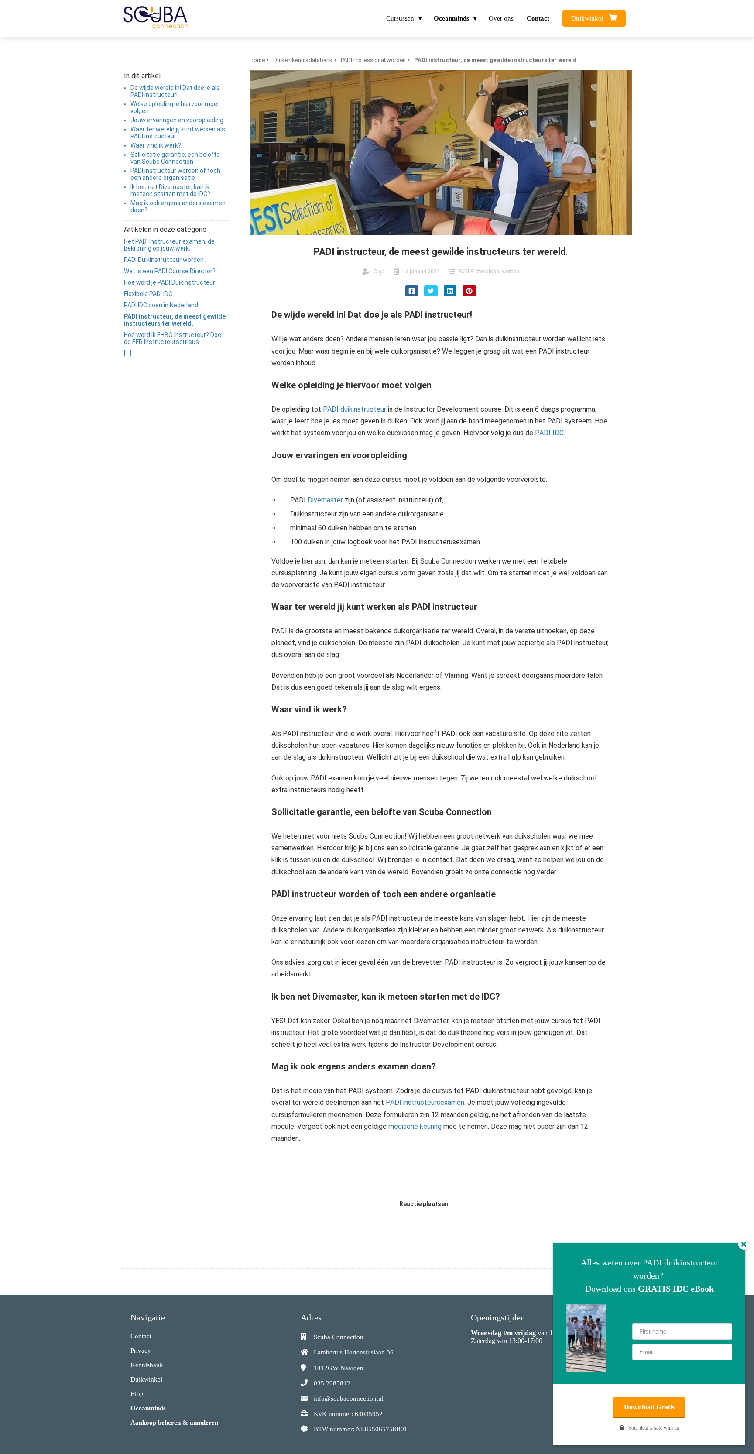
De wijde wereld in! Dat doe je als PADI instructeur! (175, 91)
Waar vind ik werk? (155, 145)
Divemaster (325, 500)
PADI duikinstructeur (354, 409)
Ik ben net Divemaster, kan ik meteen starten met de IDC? (170, 190)
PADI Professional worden (488, 271)
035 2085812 (332, 1383)
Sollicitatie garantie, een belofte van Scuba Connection (175, 158)
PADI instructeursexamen (425, 1102)
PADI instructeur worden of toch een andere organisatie (175, 174)
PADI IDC (549, 433)
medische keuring (415, 1126)
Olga (379, 271)
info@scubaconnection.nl (349, 1398)
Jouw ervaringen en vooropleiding (176, 120)
